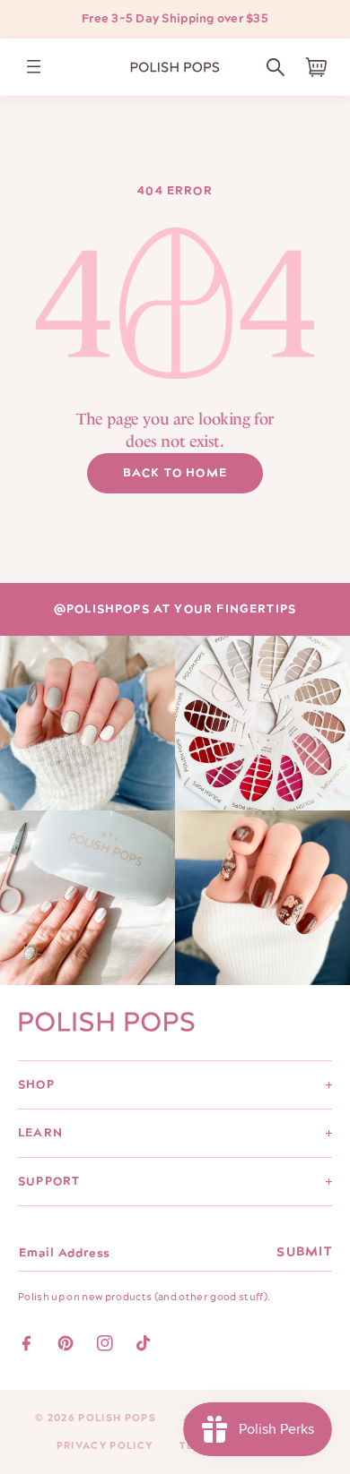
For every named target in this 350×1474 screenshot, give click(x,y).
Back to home (175, 473)
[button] (275, 67)
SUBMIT (304, 1252)
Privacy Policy (105, 1446)
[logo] (175, 67)
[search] (275, 67)
